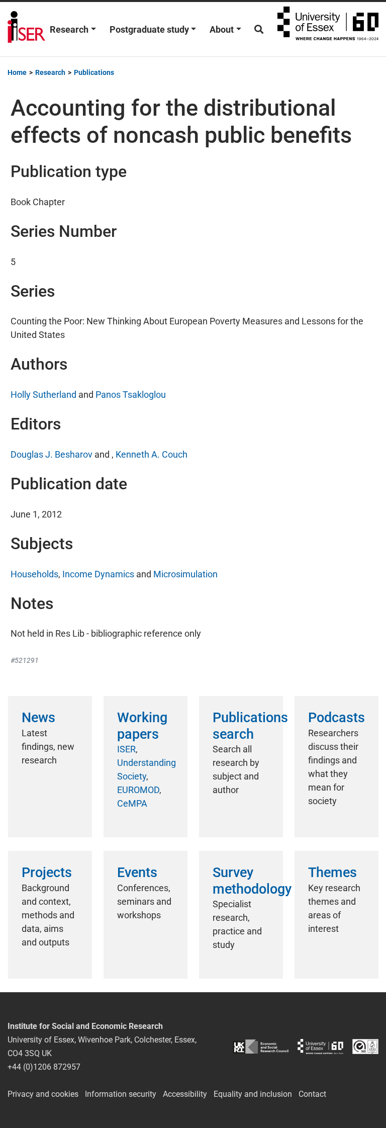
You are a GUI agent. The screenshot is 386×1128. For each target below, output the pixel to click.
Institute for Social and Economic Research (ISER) (26, 29)
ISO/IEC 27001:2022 (365, 1046)
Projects (47, 872)
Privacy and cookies (43, 1094)
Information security (120, 1094)
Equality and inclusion (253, 1094)
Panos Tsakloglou (130, 394)
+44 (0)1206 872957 (44, 1067)
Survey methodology (252, 880)
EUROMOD (138, 790)
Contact (312, 1094)
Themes (332, 872)
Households (34, 574)
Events (137, 872)
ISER (126, 749)
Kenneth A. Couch (151, 454)
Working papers (142, 726)
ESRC (260, 1046)
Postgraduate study (149, 29)
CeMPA (132, 803)
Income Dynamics (98, 574)
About (222, 29)
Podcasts (336, 718)
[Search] (258, 29)
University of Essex (327, 29)
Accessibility (185, 1094)
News (38, 718)
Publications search (250, 726)
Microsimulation (185, 574)
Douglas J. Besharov (51, 454)
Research (69, 29)
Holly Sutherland (43, 394)
